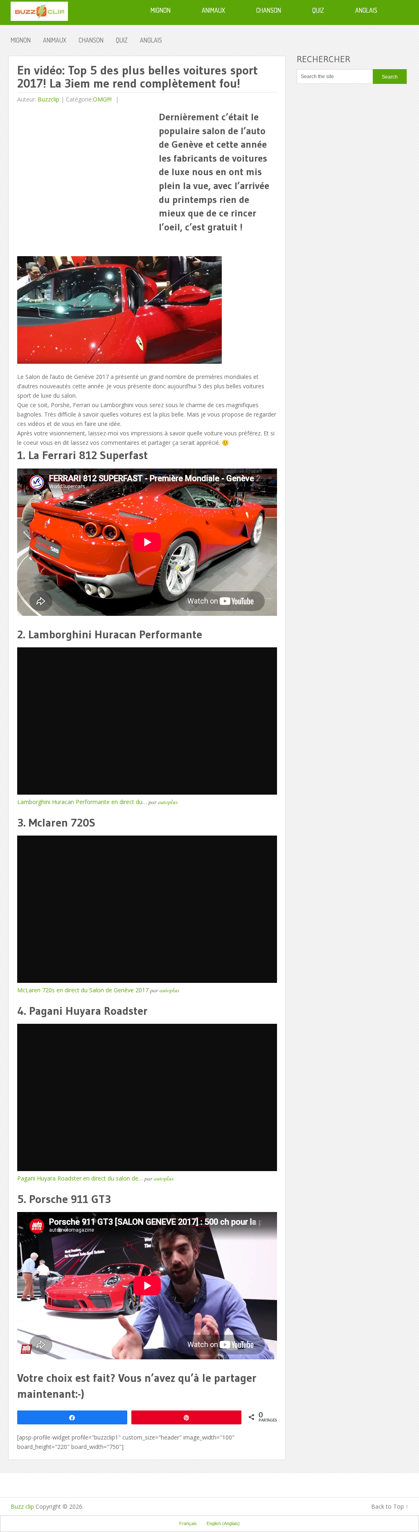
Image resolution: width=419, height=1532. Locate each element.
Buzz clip (22, 1506)
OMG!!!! (102, 99)
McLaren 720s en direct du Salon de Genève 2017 (83, 990)
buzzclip (48, 99)
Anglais (151, 40)
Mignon (21, 40)
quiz (122, 40)
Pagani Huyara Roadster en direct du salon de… (80, 1178)
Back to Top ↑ (389, 1506)
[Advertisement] (86, 167)
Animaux (54, 40)
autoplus (168, 802)
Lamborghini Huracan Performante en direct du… (82, 802)
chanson (91, 40)
